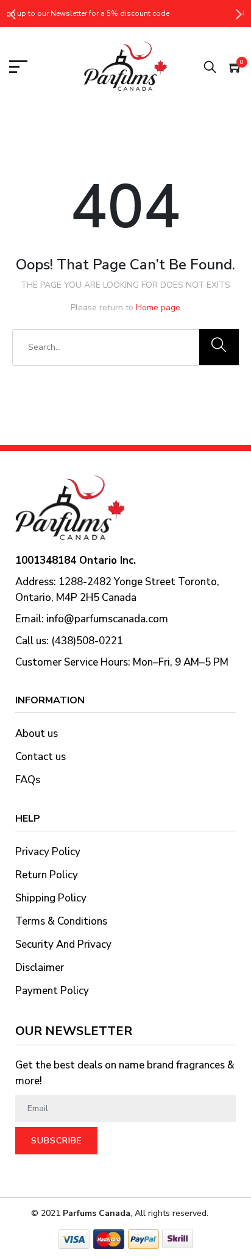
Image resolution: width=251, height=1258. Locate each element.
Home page (158, 307)
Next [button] (239, 13)
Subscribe (56, 1140)
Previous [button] (12, 13)
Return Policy (46, 875)
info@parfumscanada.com (107, 619)
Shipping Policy (51, 898)
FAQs (27, 780)
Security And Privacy (63, 944)
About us (36, 734)
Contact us (40, 757)
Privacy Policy (47, 852)
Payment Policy (52, 991)
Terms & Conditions (61, 921)
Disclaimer (39, 968)
